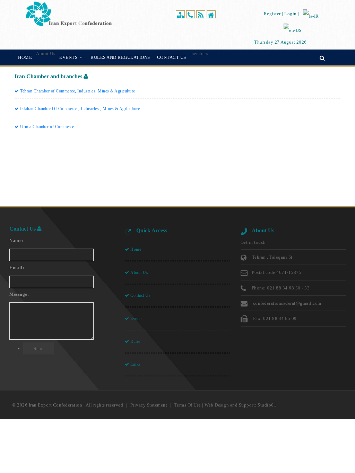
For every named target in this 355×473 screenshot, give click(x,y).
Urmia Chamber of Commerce (46, 126)
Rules (135, 341)
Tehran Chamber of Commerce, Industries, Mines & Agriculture (77, 91)
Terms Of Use (187, 405)
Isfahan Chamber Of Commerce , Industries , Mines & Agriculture (79, 108)
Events (136, 318)
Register (272, 13)
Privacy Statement (148, 405)
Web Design (217, 405)
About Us (138, 272)
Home (135, 249)
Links (135, 364)
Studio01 (267, 405)
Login (290, 13)
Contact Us (140, 295)
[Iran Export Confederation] (69, 13)
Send (39, 348)
